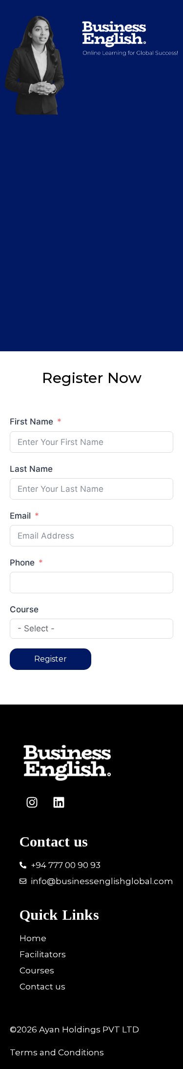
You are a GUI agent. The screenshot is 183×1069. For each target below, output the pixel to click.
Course (24, 609)
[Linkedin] (58, 802)
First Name (31, 421)
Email (20, 516)
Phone (23, 562)
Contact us (54, 841)
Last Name (31, 469)
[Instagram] (32, 802)
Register (50, 659)
